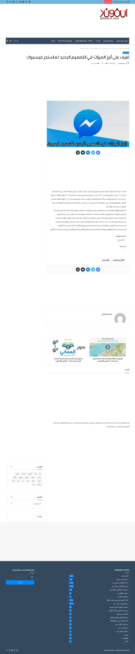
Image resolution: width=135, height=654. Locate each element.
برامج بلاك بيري (123, 628)
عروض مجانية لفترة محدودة (118, 607)
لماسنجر (105, 260)
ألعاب (126, 641)
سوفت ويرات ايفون (122, 41)
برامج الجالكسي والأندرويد (120, 586)
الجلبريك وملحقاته (122, 614)
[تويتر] (93, 152)
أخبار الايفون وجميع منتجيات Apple (117, 600)
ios (40, 473)
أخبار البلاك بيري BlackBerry (119, 621)
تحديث (39, 477)
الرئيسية (125, 48)
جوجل (39, 481)
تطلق (20, 477)
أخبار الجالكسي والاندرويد (120, 583)
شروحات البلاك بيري (121, 624)
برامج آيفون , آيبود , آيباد (120, 603)
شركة (33, 481)
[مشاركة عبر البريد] (83, 152)
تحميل (33, 477)
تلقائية (14, 477)
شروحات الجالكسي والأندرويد (119, 590)
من (33, 484)
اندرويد (23, 473)
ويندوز (126, 635)
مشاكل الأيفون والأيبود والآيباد (119, 617)
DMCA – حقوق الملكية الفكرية (84, 41)
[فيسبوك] (98, 152)
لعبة (13, 481)
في (18, 481)
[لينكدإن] (88, 152)
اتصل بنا (98, 41)
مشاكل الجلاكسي (122, 597)
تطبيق (26, 477)
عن (23, 481)
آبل (35, 473)
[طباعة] (78, 152)
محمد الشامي (121, 63)
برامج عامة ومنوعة (122, 579)
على (28, 481)
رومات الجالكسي (122, 593)
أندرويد (30, 473)
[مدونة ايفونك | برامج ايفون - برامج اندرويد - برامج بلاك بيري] (114, 14)
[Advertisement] (46, 21)
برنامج (17, 473)
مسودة (39, 484)
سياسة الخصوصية (108, 41)
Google (39, 517)
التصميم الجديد (118, 260)
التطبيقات (125, 638)
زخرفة (53, 41)
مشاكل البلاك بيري (122, 631)
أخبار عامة (119, 48)
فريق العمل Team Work (65, 41)
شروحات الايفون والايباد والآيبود (118, 610)
